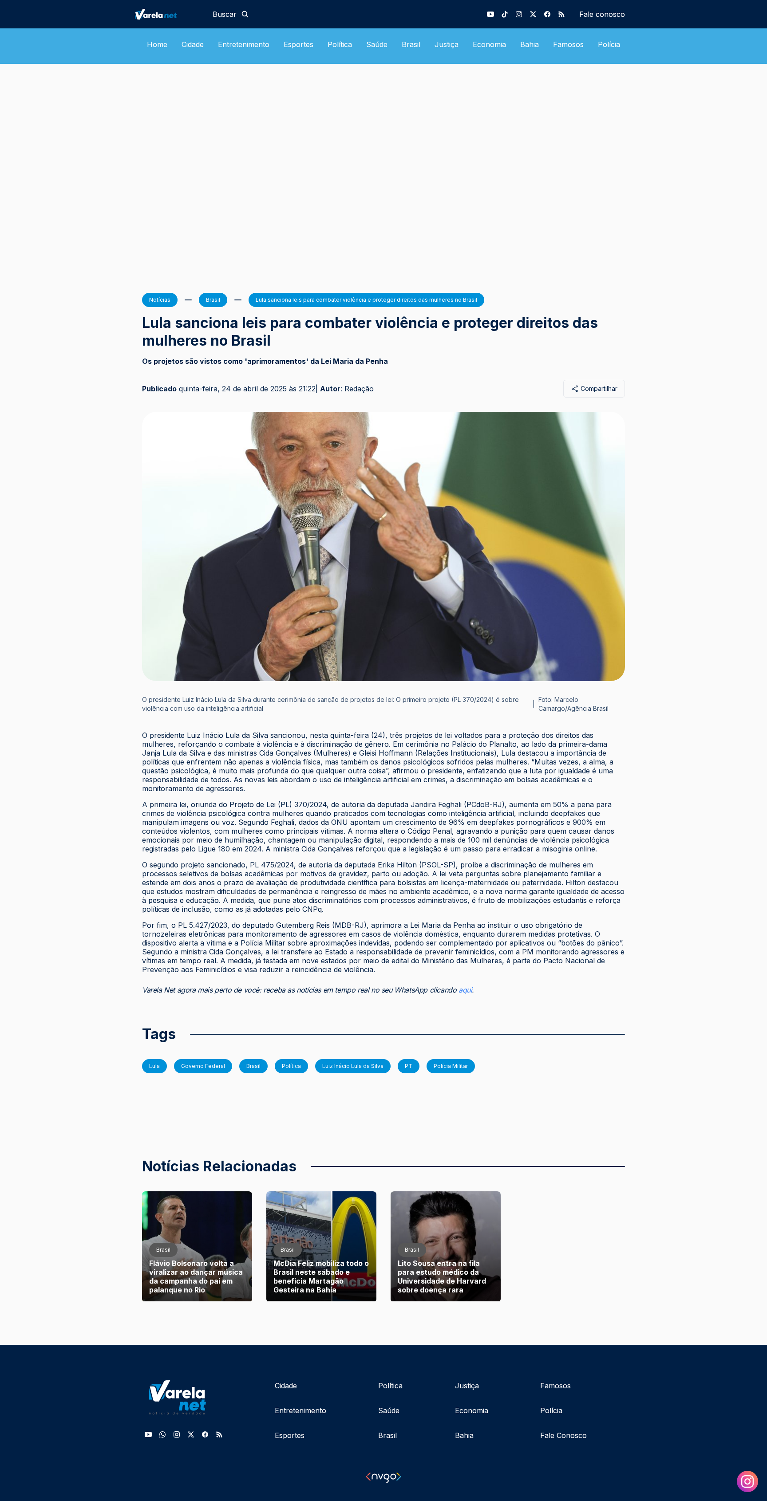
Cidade (193, 44)
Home (157, 44)
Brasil (411, 44)
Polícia (609, 44)
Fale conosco (602, 14)
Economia (489, 44)
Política (340, 44)
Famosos (568, 44)
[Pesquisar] (245, 14)
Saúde (376, 44)
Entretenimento (243, 44)
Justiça (447, 44)
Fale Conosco (563, 1435)
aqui (465, 989)
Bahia (529, 44)
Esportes (298, 44)
